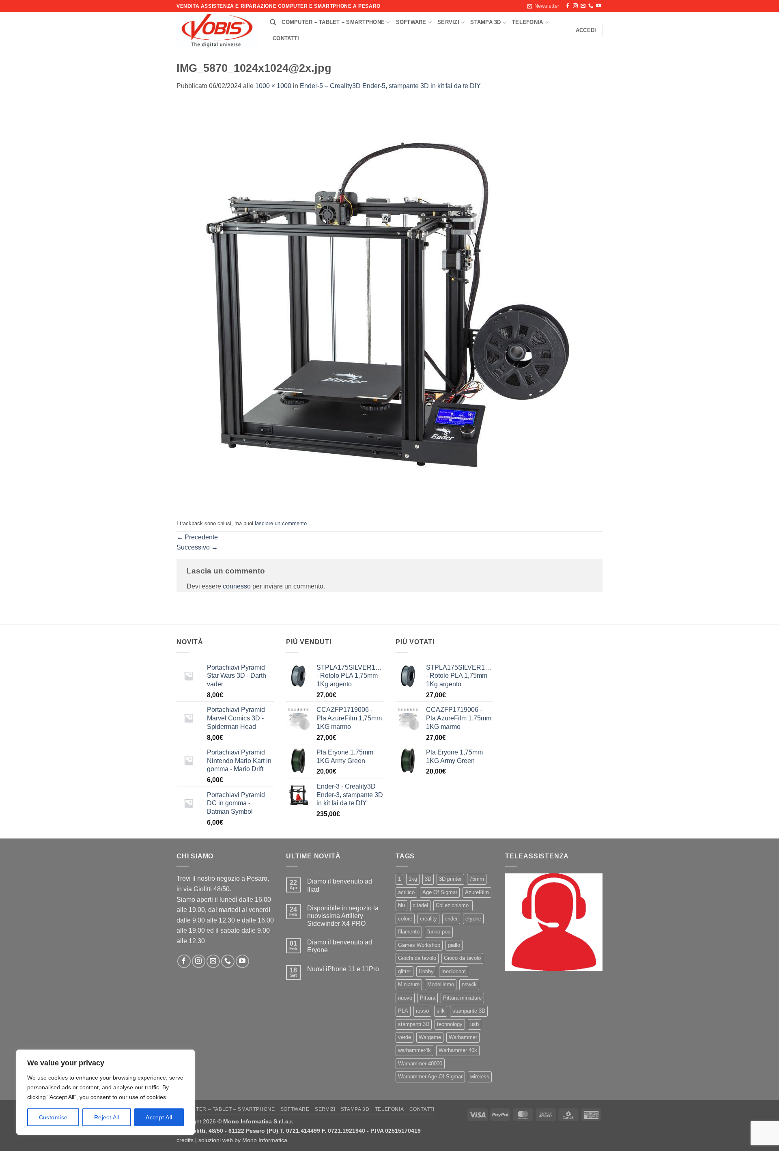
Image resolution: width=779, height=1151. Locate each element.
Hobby (426, 971)
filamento (409, 932)
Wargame (430, 1037)
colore (405, 919)
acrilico (406, 892)
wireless (479, 1076)
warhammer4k (414, 1050)
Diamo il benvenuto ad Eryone (339, 946)
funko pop (438, 932)
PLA (403, 1011)
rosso (422, 1011)
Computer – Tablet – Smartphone (333, 22)
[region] (105, 1092)
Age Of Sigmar (439, 892)
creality (428, 919)
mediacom (453, 971)
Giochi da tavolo (417, 958)
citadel (420, 905)
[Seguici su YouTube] (598, 6)
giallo (454, 945)
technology (450, 1024)
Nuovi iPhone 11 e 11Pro (343, 969)
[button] (543, 6)
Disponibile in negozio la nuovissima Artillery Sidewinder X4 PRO (343, 916)
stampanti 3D (413, 1024)
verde (404, 1037)
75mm (476, 879)
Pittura (427, 998)
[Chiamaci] (590, 6)
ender (451, 919)
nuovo (405, 998)
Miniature (409, 984)
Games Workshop (419, 945)
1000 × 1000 (273, 85)
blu (401, 905)
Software (411, 22)
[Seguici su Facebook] (567, 6)
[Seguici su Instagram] (575, 6)
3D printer (450, 879)
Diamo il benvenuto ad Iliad (339, 885)
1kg (413, 879)
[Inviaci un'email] (583, 6)
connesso (237, 586)
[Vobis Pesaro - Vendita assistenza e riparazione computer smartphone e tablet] (217, 30)
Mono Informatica (264, 1140)
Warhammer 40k (458, 1050)
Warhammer (463, 1037)
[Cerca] (273, 22)
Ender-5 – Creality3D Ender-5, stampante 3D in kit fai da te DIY (390, 85)
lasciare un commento (281, 523)
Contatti (286, 38)
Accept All (159, 1117)
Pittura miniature (462, 998)
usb (474, 1024)
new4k (469, 984)
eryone (473, 919)
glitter (404, 971)
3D (428, 879)
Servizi (448, 22)
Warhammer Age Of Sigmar (430, 1076)
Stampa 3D (485, 22)
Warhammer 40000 (420, 1063)
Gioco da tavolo (462, 958)
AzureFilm (477, 892)
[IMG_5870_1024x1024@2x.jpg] (379, 303)
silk (441, 1011)
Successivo (197, 547)
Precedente (197, 537)
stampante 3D (468, 1011)
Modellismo (440, 984)
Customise (53, 1117)
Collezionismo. (453, 905)
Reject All (106, 1117)
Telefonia (527, 22)
